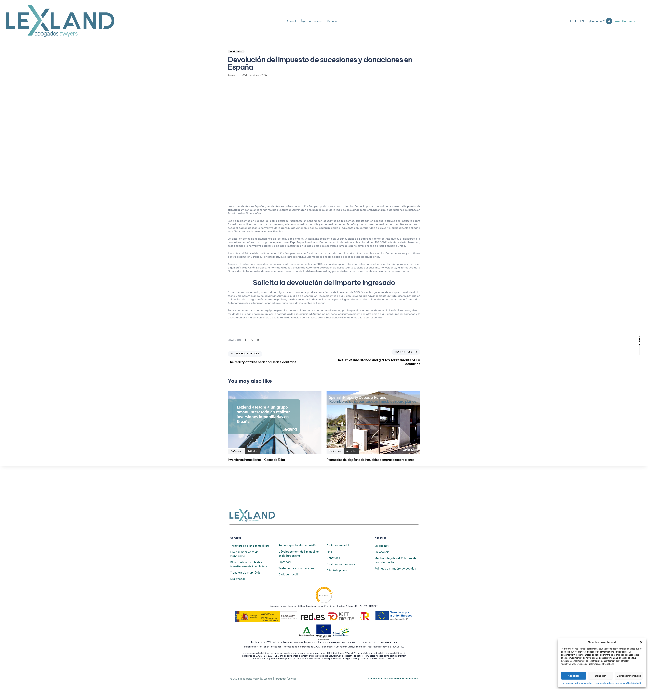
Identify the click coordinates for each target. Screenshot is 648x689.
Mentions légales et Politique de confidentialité (395, 560)
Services (332, 21)
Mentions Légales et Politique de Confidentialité (618, 683)
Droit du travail (288, 574)
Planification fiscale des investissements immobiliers (248, 564)
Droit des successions (341, 564)
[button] (641, 642)
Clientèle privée (337, 570)
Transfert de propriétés (245, 572)
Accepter (573, 675)
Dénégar (600, 675)
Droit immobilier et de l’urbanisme (244, 554)
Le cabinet (382, 545)
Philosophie (382, 552)
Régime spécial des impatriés (297, 545)
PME (329, 551)
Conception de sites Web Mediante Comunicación (393, 678)
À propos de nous (311, 21)
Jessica (232, 75)
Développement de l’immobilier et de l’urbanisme (298, 553)
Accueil (291, 21)
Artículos (236, 51)
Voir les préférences (629, 675)
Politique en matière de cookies (577, 683)
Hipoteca (284, 562)
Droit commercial (338, 545)
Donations (333, 558)
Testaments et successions (296, 568)
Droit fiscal (237, 578)
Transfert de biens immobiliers (249, 545)
